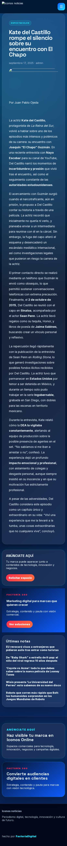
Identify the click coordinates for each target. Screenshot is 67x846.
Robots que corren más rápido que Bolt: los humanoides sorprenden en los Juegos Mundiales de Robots (32, 696)
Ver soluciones (19, 624)
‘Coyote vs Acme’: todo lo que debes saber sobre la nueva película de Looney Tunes (32, 671)
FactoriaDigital (26, 836)
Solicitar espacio (20, 577)
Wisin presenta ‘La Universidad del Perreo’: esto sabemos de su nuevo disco (33, 683)
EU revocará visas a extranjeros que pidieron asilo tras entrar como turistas (32, 648)
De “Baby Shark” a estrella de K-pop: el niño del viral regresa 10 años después (32, 659)
